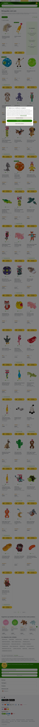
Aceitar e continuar (19, 120)
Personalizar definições (19, 117)
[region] (19, 116)
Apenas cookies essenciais (19, 123)
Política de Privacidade (23, 115)
